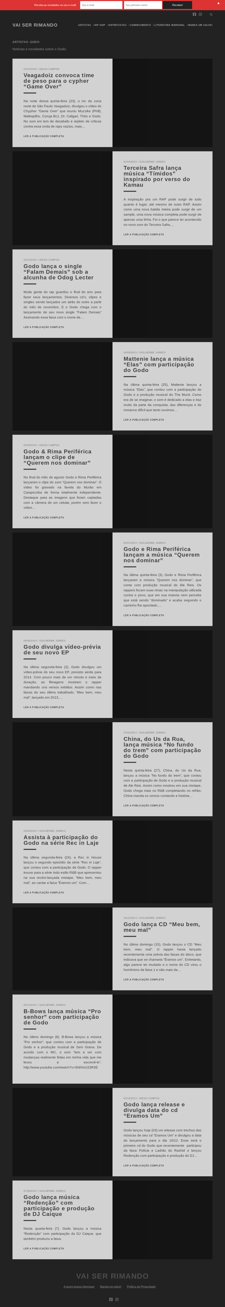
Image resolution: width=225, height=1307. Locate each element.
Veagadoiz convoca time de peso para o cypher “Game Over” (59, 81)
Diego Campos (49, 69)
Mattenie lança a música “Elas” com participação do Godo (159, 364)
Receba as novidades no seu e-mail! (55, 5)
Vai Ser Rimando (34, 25)
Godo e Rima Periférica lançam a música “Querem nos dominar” (162, 554)
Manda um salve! (200, 25)
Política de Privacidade (141, 1286)
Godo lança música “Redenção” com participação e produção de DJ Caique (59, 1205)
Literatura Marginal (169, 25)
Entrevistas (118, 25)
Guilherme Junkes (152, 161)
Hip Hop (99, 25)
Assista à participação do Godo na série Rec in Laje (61, 840)
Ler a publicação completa (44, 136)
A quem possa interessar (79, 1286)
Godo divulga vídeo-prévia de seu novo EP (62, 650)
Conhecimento (140, 25)
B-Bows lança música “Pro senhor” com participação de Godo (62, 1017)
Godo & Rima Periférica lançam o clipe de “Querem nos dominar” (58, 457)
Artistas (84, 25)
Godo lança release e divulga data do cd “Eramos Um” (154, 1110)
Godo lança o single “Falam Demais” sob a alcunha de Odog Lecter (59, 272)
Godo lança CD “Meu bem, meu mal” (162, 927)
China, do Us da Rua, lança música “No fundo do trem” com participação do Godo (162, 747)
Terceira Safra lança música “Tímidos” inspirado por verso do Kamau (157, 176)
